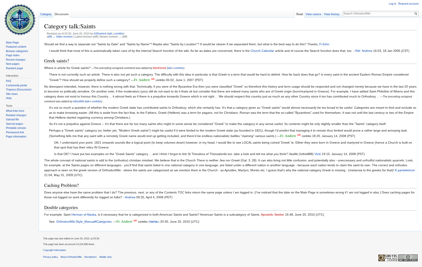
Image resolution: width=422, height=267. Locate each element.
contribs (119, 33)
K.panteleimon (405, 170)
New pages (13, 63)
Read (299, 14)
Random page (14, 68)
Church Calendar (262, 50)
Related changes (16, 115)
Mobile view (105, 257)
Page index (13, 55)
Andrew (130, 197)
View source (313, 14)
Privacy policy (50, 257)
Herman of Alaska (83, 214)
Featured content (16, 46)
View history (332, 14)
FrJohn (324, 44)
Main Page (12, 42)
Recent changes (15, 59)
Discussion (62, 14)
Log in (392, 3)
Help (9, 98)
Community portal (16, 85)
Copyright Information (54, 250)
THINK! (153, 222)
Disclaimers (90, 257)
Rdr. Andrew (363, 50)
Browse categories (17, 51)
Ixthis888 (78, 101)
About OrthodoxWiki (71, 257)
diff (49, 36)
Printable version (16, 128)
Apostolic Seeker (272, 214)
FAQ (8, 81)
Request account (408, 3)
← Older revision (63, 36)
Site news (12, 94)
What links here (15, 110)
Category (46, 14)
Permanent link (15, 132)
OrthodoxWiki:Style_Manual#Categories (84, 221)
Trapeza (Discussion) (18, 89)
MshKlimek (159, 68)
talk (110, 33)
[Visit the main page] (19, 17)
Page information (16, 136)
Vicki (318, 154)
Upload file (12, 119)
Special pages (14, 123)
